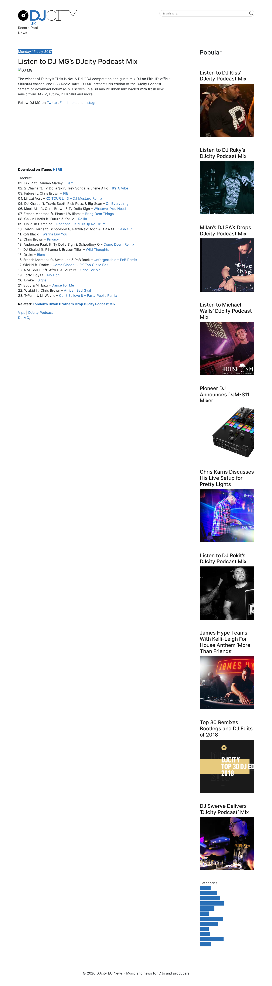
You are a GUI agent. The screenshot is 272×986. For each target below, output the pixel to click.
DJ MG (23, 317)
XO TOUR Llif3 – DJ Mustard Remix (74, 198)
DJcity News (210, 898)
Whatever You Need (110, 208)
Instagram (93, 102)
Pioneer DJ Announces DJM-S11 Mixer (224, 394)
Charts (205, 888)
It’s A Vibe (120, 188)
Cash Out (125, 229)
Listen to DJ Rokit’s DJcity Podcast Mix (223, 558)
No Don (53, 275)
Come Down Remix (118, 244)
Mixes (204, 913)
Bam (70, 183)
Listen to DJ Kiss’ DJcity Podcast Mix (223, 76)
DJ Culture (208, 893)
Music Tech (209, 924)
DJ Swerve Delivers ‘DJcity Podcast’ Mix (224, 809)
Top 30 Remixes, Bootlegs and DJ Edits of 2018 (226, 728)
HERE (57, 169)
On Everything (117, 203)
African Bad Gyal (77, 290)
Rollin (82, 219)
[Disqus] (95, 383)
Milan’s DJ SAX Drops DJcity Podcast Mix (225, 230)
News (22, 33)
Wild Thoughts (97, 249)
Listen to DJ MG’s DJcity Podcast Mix (78, 61)
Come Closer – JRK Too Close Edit (81, 265)
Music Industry (211, 919)
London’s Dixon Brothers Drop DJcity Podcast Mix (74, 304)
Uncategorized (212, 939)
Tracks (205, 934)
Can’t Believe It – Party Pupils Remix (88, 295)
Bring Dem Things (99, 214)
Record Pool (28, 28)
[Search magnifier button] (251, 13)
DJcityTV (207, 908)
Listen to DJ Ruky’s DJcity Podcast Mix (223, 153)
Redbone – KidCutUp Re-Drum (80, 224)
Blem (41, 254)
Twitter (52, 102)
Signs (42, 280)
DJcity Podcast (40, 312)
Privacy (53, 239)
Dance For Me (63, 285)
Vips (21, 312)
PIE (65, 193)
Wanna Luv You (54, 234)
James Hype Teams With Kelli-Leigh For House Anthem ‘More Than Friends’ (225, 642)
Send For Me (90, 270)
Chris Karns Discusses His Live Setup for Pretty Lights (227, 478)
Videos (205, 944)
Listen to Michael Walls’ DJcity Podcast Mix (226, 311)
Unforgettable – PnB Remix (115, 260)
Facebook (68, 102)
